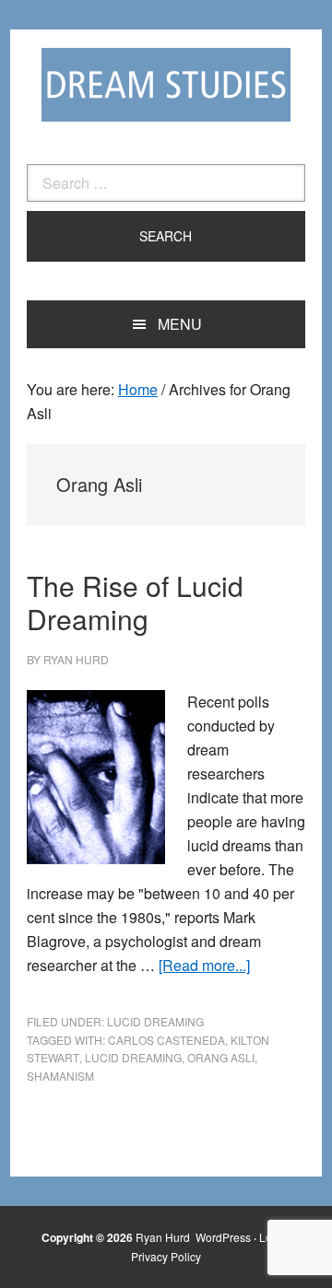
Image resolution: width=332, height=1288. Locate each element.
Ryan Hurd (164, 1237)
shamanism (60, 1075)
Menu (180, 323)
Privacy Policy (166, 1256)
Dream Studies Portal (166, 85)
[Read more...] (204, 965)
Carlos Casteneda (166, 1040)
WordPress (223, 1237)
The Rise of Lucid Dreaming (135, 602)
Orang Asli (221, 1057)
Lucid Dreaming (155, 1021)
